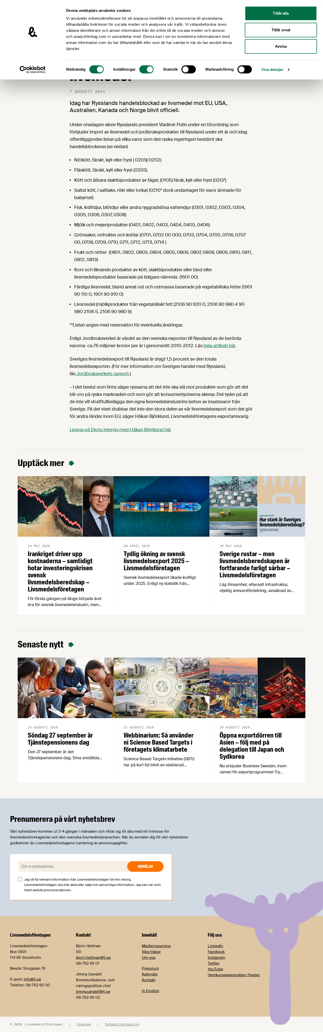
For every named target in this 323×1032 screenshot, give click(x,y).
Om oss (148, 957)
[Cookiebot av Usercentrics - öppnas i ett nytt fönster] (33, 69)
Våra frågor (151, 951)
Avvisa (281, 46)
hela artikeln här (220, 346)
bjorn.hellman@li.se (93, 957)
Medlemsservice (156, 945)
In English (150, 990)
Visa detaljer (272, 69)
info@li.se (32, 979)
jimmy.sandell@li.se (93, 991)
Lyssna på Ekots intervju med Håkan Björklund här (120, 430)
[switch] (146, 69)
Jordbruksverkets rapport (102, 374)
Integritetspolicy (122, 1024)
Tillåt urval (281, 30)
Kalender (150, 974)
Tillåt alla (281, 13)
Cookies (84, 1024)
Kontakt (148, 980)
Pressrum (150, 968)
